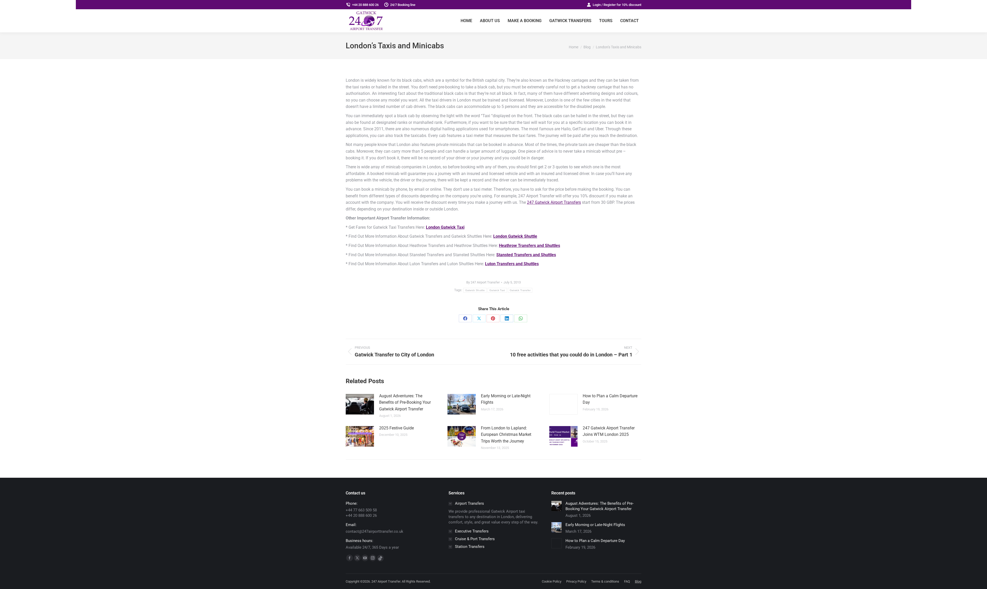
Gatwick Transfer (520, 290)
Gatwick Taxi (497, 290)
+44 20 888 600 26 (365, 5)
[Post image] (360, 404)
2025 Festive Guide (396, 428)
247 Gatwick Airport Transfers (554, 202)
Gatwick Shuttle (475, 290)
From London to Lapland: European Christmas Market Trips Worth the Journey (506, 435)
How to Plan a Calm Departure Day (610, 399)
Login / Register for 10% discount (617, 5)
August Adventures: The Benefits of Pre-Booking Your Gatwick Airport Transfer (405, 402)
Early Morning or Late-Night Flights (506, 399)
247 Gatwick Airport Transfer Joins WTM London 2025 (609, 431)
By (483, 282)
